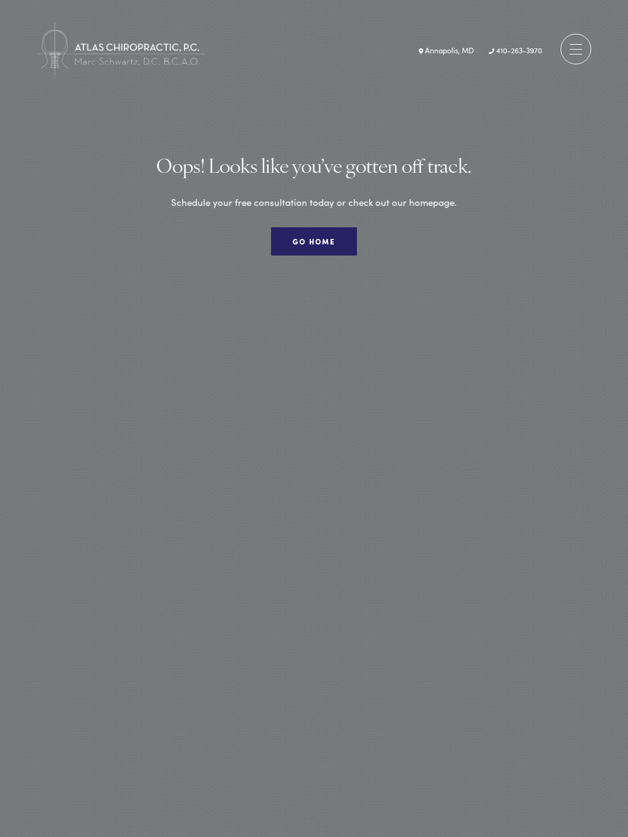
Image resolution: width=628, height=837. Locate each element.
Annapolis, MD (448, 50)
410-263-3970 (518, 50)
